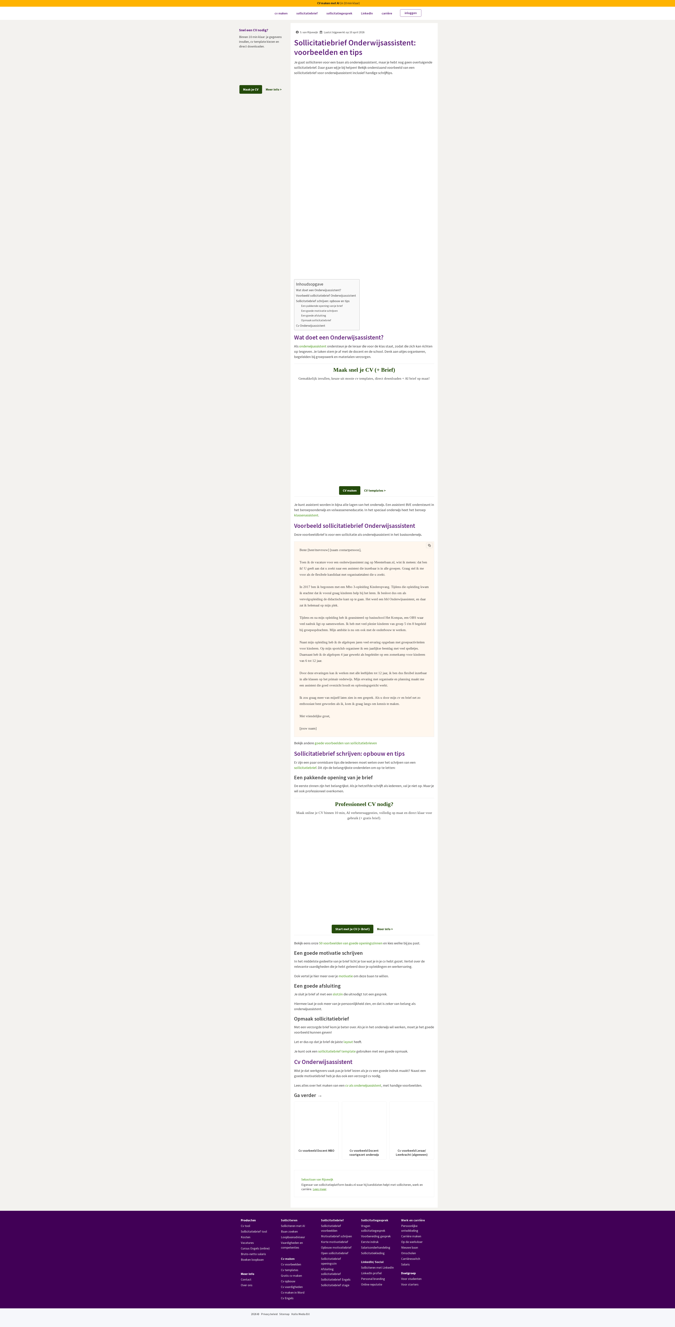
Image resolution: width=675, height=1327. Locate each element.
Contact (246, 1279)
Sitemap (284, 1314)
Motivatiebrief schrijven (336, 1236)
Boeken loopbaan (252, 1260)
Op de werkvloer (412, 1242)
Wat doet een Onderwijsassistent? (318, 290)
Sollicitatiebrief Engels (336, 1279)
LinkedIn (367, 13)
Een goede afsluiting (313, 315)
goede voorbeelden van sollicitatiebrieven (346, 743)
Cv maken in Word (292, 1292)
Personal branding (373, 1279)
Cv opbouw (288, 1281)
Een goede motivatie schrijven (319, 310)
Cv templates (289, 1270)
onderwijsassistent (312, 346)
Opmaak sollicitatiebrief (316, 320)
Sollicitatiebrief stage (335, 1285)
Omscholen (408, 1253)
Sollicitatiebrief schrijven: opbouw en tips (323, 301)
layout (348, 1042)
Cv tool (245, 1226)
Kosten (245, 1237)
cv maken (281, 13)
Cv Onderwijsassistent (310, 326)
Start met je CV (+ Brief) (352, 929)
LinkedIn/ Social (372, 1262)
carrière (387, 13)
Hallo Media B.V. (300, 1314)
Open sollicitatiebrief (334, 1253)
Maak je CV (250, 89)
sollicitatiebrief (307, 13)
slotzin (338, 994)
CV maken (350, 490)
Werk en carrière (413, 1220)
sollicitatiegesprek (339, 13)
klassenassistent (306, 515)
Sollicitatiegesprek (374, 1220)
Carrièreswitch (410, 1259)
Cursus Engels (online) (255, 1248)
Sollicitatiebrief (332, 1220)
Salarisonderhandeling (375, 1247)
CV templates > (375, 490)
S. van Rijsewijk (309, 32)
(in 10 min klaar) (338, 3)
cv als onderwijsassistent (363, 1085)
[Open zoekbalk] (429, 13)
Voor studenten (411, 1279)
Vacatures (247, 1243)
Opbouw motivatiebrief (336, 1247)
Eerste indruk (370, 1242)
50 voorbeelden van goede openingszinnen (350, 943)
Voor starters (410, 1284)
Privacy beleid (269, 1314)
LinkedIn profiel (371, 1273)
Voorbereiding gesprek (376, 1236)
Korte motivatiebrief (334, 1242)
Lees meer (319, 1189)
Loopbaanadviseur (293, 1237)
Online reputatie (371, 1284)
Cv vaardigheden (292, 1287)
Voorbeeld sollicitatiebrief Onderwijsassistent (326, 295)
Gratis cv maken (291, 1276)
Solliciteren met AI (293, 1226)
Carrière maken (411, 1236)
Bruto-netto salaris (253, 1254)
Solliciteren (289, 1220)
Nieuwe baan (409, 1247)
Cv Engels (287, 1298)
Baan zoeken (289, 1231)
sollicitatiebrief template (337, 1051)
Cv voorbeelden (291, 1264)
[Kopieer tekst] (429, 545)
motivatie (346, 976)
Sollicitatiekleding (373, 1253)
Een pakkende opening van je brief (322, 306)
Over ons (246, 1285)
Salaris (405, 1264)
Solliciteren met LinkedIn (377, 1267)
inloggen (411, 13)
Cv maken (288, 1259)
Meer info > (385, 929)
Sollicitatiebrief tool (254, 1231)
